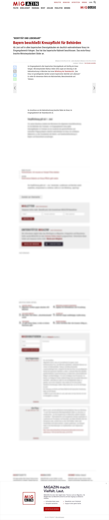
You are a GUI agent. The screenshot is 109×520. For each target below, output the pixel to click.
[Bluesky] (15, 75)
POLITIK (15, 8)
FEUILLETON (59, 8)
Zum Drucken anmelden (90, 63)
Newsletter (57, 2)
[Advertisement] (54, 23)
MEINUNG (67, 8)
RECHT (43, 8)
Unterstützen (76, 2)
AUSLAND (50, 8)
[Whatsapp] (15, 79)
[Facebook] (15, 67)
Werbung (84, 2)
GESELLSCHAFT (25, 8)
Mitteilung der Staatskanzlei (64, 71)
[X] (15, 71)
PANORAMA (35, 8)
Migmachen (66, 2)
